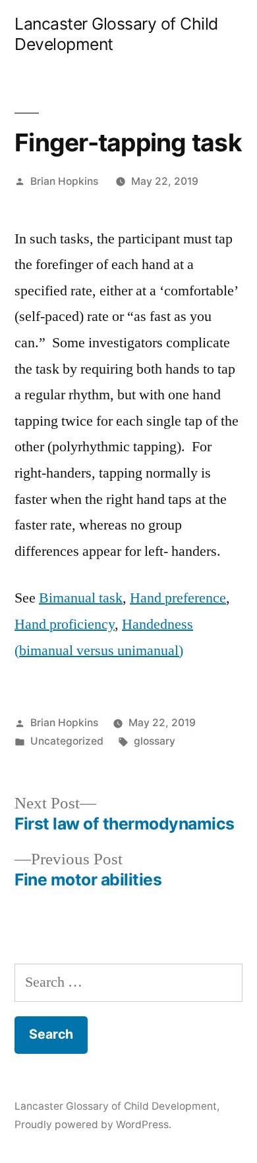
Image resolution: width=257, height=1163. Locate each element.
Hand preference (178, 598)
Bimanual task (81, 598)
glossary (154, 741)
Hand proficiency (64, 624)
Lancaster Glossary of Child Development (115, 1106)
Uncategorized (66, 741)
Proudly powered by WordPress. (92, 1124)
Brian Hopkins (64, 181)
